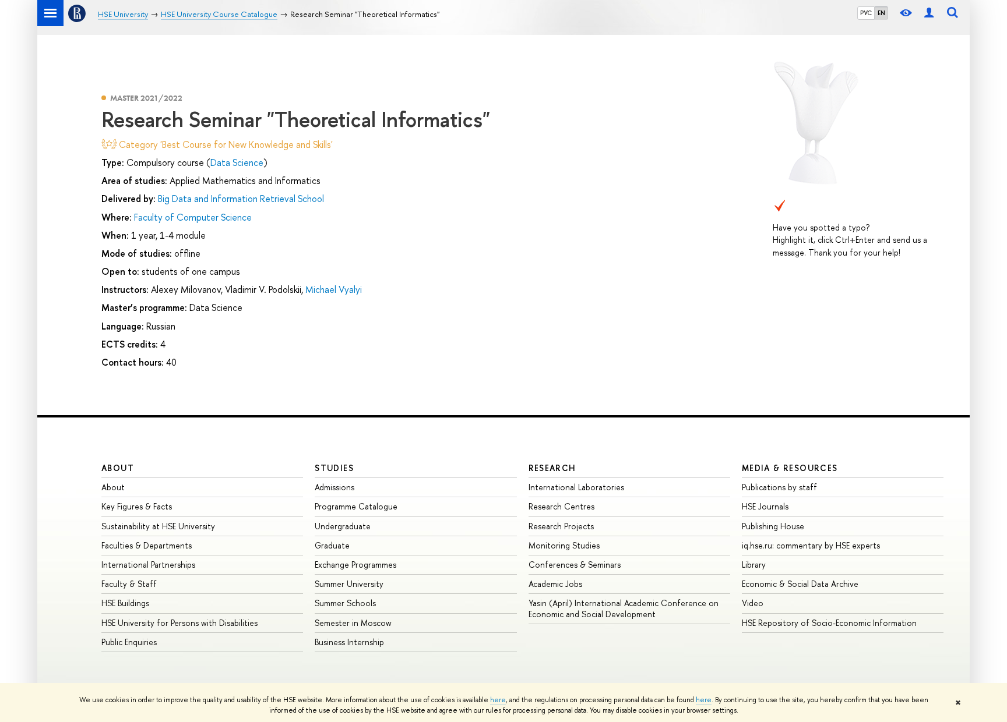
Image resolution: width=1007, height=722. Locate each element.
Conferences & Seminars (575, 564)
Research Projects (561, 526)
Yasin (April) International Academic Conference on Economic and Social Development (624, 608)
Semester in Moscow (353, 622)
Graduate (332, 545)
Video (752, 602)
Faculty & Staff (129, 583)
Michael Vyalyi (333, 289)
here (498, 700)
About (117, 467)
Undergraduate (343, 526)
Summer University (349, 583)
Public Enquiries (129, 641)
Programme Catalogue (356, 506)
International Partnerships (148, 564)
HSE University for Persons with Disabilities (179, 622)
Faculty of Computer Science (193, 217)
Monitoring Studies (564, 545)
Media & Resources (790, 467)
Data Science (236, 162)
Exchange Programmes (355, 564)
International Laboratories (576, 487)
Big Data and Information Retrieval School (241, 198)
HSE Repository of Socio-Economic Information (829, 622)
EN (881, 13)
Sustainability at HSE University (158, 526)
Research (552, 467)
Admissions (334, 487)
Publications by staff (779, 487)
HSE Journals (765, 506)
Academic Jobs (555, 583)
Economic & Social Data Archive (800, 583)
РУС (866, 13)
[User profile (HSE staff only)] (929, 13)
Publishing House (773, 526)
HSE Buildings (125, 602)
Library (754, 564)
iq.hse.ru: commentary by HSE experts (811, 545)
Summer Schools (345, 602)
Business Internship (349, 641)
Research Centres (561, 506)
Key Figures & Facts (136, 506)
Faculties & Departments (146, 545)
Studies (334, 467)
